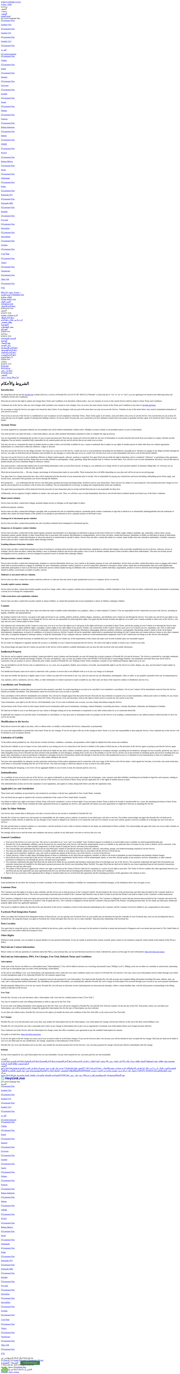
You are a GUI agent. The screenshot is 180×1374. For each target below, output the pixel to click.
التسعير (4, 14)
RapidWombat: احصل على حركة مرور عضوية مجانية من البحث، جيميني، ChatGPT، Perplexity (116, 1071)
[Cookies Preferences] (5, 1370)
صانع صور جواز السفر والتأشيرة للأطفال (17, 1071)
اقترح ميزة (90, 1075)
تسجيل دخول (13, 292)
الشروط (14, 1363)
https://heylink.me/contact (154, 952)
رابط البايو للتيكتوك (32, 1061)
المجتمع (113, 1075)
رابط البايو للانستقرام (64, 1061)
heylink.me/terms (149, 405)
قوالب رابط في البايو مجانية (83, 1061)
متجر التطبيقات (166, 1071)
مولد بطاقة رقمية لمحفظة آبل (156, 1061)
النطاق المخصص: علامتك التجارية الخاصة (57, 1071)
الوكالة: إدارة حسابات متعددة (120, 1068)
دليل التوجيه (105, 1075)
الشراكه (157, 1071)
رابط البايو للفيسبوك (48, 1061)
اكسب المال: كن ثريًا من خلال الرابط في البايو (150, 1068)
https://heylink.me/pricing (31, 1034)
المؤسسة (37, 1071)
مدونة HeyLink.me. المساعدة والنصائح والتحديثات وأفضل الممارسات (30, 1075)
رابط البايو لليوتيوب (18, 1061)
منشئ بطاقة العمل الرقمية (12, 1064)
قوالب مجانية (6, 4)
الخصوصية (5, 1363)
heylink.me (29, 395)
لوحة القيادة (6, 16)
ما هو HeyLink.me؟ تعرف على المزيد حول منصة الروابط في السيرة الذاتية (33, 1068)
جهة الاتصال (120, 1075)
